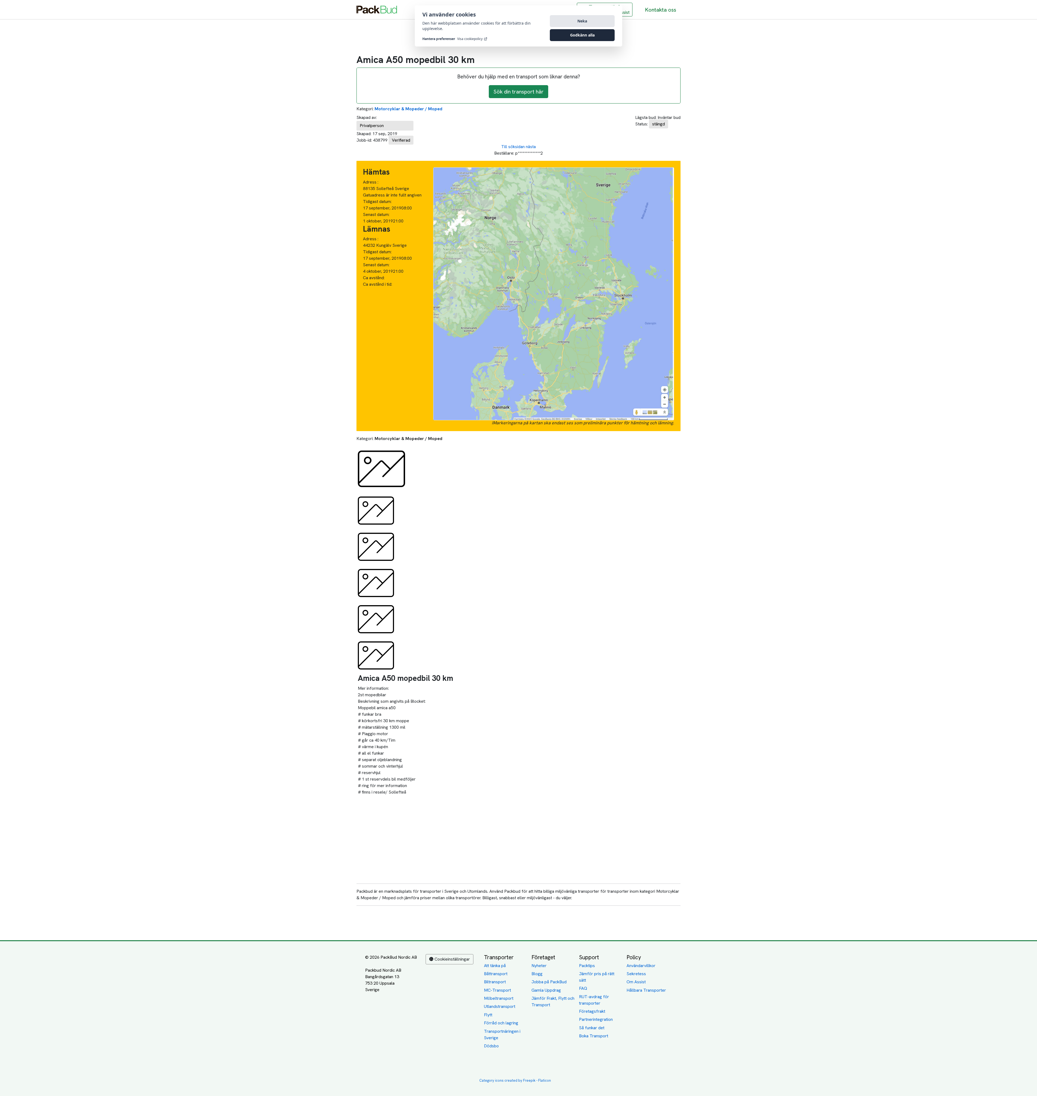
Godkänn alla (582, 35)
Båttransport (495, 974)
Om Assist (636, 982)
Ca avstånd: (374, 278)
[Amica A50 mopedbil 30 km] (381, 468)
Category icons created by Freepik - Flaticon (515, 1080)
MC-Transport (497, 990)
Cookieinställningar (452, 959)
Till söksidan (513, 146)
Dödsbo (491, 1046)
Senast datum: (376, 214)
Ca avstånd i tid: (378, 284)
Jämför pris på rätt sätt (596, 977)
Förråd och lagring (501, 1023)
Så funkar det (591, 1028)
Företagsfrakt (592, 1011)
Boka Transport (593, 1036)
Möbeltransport (498, 998)
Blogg (537, 974)
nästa (531, 146)
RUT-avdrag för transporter (594, 1000)
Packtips (587, 965)
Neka (582, 21)
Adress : (370, 182)
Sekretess (636, 974)
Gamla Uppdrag (546, 990)
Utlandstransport (499, 1006)
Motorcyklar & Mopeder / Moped (408, 109)
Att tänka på (495, 965)
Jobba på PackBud (549, 982)
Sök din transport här (518, 91)
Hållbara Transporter (646, 990)
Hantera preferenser (438, 39)
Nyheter (539, 965)
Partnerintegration (596, 1019)
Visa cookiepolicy (470, 39)
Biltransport (495, 982)
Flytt (488, 1015)
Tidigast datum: (377, 201)
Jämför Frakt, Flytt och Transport (552, 1001)
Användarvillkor (641, 965)
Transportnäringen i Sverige (502, 1034)
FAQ (583, 988)
